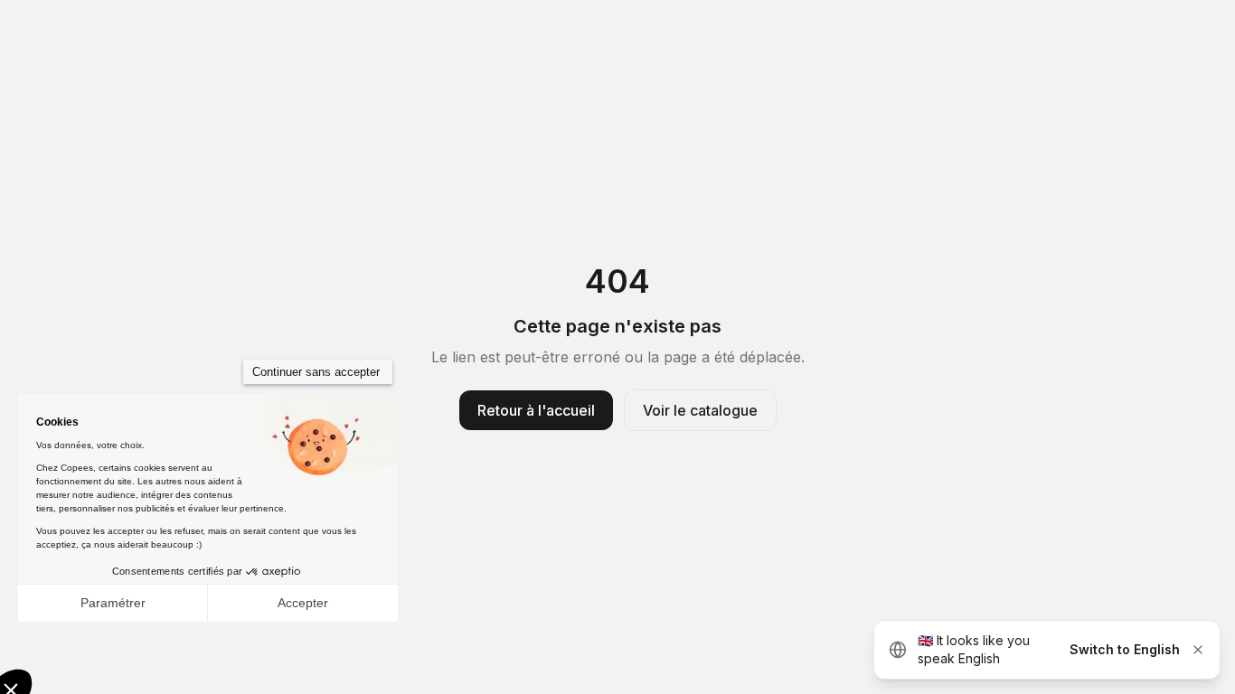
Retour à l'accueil (536, 410)
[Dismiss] (1198, 649)
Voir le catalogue (700, 410)
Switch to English (1125, 649)
